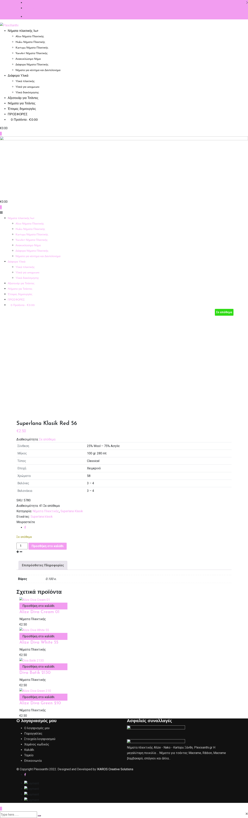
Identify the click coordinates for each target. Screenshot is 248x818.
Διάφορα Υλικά (18, 75)
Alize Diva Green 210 (40, 703)
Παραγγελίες (33, 733)
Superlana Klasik (71, 511)
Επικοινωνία (33, 761)
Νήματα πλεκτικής (23, 31)
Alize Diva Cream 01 (39, 612)
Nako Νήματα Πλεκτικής (30, 42)
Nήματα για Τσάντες (21, 103)
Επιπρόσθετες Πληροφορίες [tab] (43, 565)
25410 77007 (33, 2)
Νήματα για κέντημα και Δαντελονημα (38, 70)
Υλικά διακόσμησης (27, 92)
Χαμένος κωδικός (36, 744)
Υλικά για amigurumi (27, 87)
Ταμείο (29, 755)
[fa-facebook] (25, 527)
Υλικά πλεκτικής (25, 81)
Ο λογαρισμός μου (37, 728)
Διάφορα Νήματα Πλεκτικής (32, 64)
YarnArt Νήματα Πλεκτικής (32, 53)
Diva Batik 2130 (35, 673)
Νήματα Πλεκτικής (46, 511)
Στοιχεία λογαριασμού (39, 739)
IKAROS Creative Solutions (115, 769)
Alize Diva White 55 (38, 642)
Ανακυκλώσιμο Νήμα (28, 59)
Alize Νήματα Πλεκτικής (30, 36)
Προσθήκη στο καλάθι (48, 546)
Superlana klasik (42, 516)
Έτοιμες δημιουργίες (22, 109)
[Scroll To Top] (1, 808)
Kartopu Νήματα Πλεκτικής (32, 47)
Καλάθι (29, 750)
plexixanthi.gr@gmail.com (41, 8)
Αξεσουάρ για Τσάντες (23, 98)
